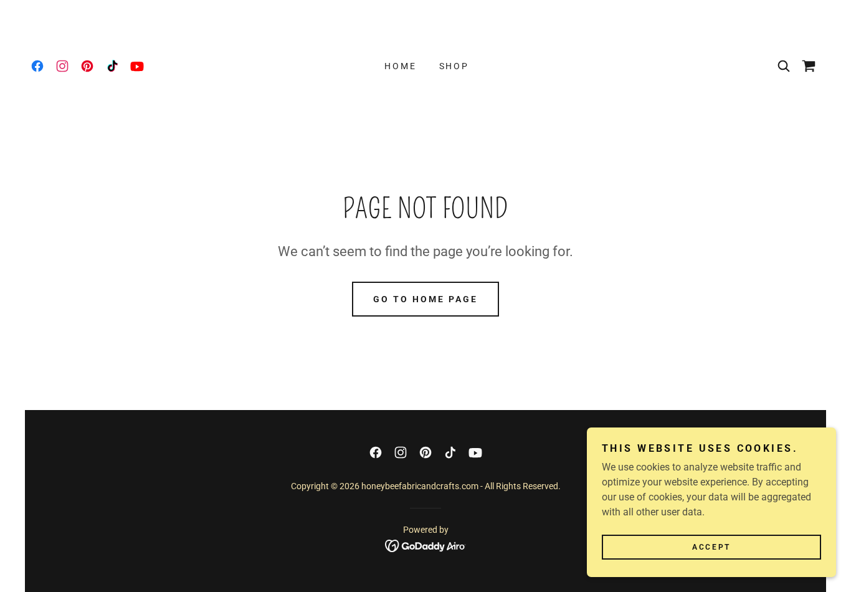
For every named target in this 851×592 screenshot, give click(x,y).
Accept (711, 547)
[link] (37, 66)
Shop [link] (454, 66)
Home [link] (400, 66)
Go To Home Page (425, 299)
